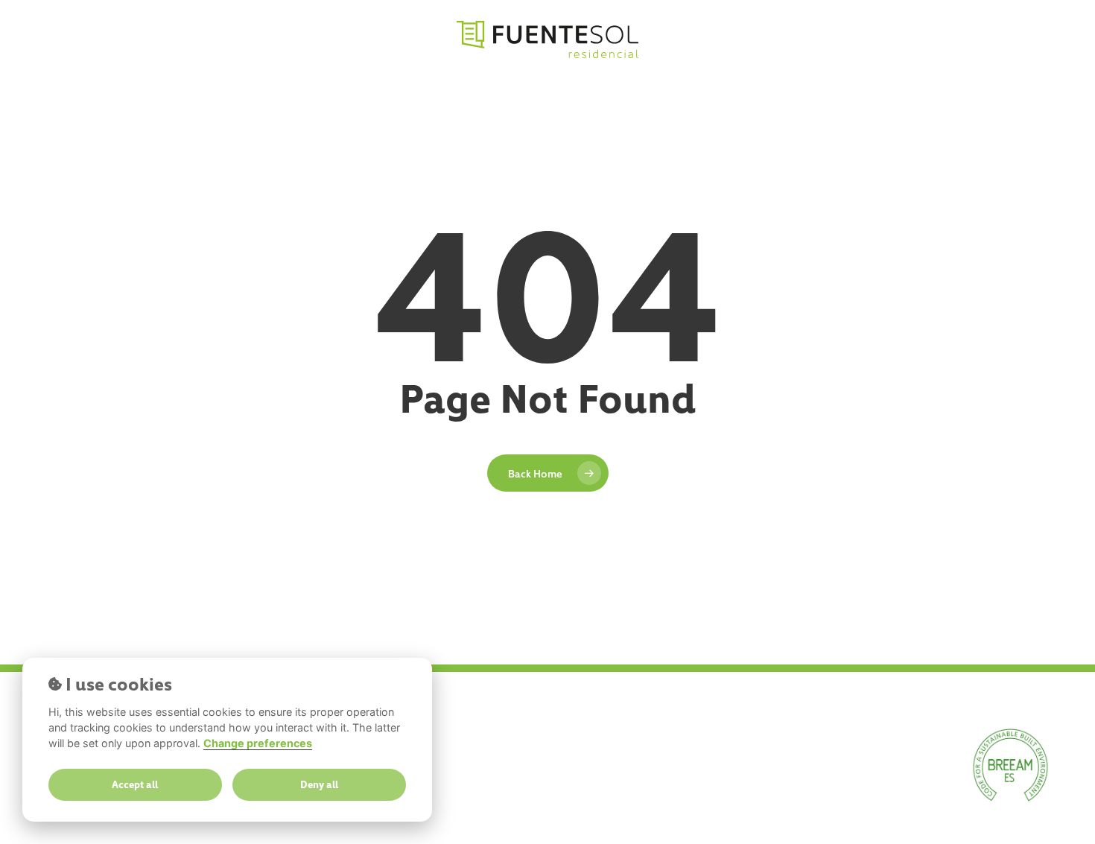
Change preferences (257, 743)
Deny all (319, 784)
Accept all (135, 784)
